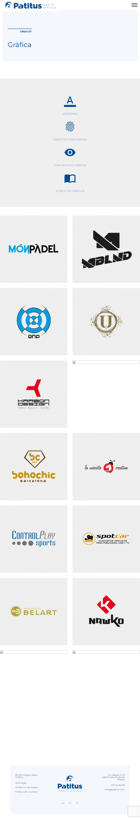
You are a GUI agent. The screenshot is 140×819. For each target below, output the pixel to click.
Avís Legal (20, 782)
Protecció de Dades (26, 787)
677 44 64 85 (118, 785)
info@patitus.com (115, 789)
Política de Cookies (26, 791)
